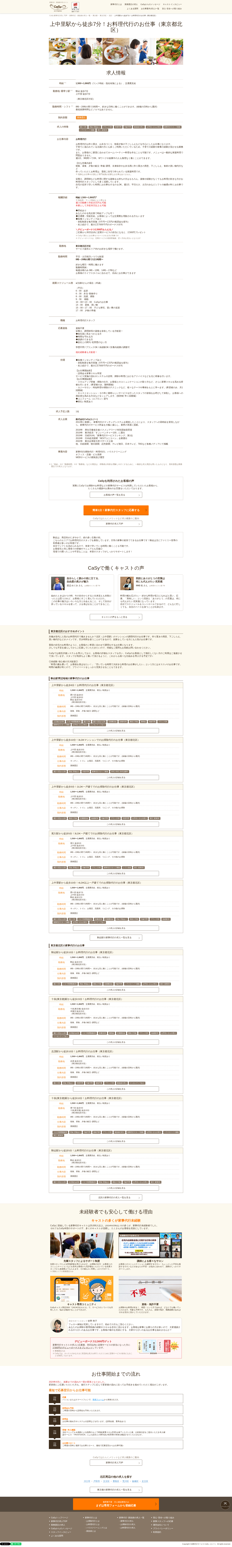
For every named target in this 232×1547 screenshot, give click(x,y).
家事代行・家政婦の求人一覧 (79, 15)
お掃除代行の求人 (127, 1524)
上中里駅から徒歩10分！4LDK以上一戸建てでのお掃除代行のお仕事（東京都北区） (96, 882)
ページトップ (225, 1506)
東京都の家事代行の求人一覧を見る (114, 1490)
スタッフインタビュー (61, 1532)
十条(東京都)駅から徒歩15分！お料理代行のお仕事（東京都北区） (87, 999)
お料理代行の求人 (127, 1528)
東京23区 (103, 15)
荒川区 (125, 1481)
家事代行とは (116, 4)
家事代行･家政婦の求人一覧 (131, 1517)
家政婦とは (91, 1531)
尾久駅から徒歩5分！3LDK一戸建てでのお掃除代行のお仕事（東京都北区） (92, 833)
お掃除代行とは (92, 1521)
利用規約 (157, 1532)
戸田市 (96, 1481)
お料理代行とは (92, 1524)
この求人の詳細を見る (116, 731)
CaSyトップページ (59, 1517)
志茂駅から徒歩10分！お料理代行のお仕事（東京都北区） (83, 1051)
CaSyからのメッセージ (150, 4)
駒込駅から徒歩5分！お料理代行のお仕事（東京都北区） (82, 1150)
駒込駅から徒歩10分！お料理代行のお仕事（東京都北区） (83, 952)
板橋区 (135, 1481)
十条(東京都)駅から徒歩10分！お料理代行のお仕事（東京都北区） (87, 1098)
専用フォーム (98, 1400)
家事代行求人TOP (114, 524)
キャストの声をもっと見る (114, 617)
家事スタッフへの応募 (163, 1521)
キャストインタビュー (172, 4)
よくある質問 (132, 9)
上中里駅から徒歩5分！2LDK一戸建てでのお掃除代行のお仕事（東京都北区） (93, 786)
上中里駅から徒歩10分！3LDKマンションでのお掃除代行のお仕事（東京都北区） (95, 740)
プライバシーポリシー (163, 1528)
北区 (110, 15)
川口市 (87, 1481)
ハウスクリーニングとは (96, 1528)
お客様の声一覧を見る (114, 495)
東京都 (95, 15)
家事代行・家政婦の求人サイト (58, 2)
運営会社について (161, 1525)
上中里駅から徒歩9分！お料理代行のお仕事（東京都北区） (83, 685)
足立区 (145, 1481)
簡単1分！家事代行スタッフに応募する (116, 510)
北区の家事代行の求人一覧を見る (114, 1197)
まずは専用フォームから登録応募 (116, 1504)
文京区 (106, 1481)
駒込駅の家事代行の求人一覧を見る (114, 937)
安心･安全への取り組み (172, 9)
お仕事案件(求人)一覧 (150, 9)
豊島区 (116, 1481)
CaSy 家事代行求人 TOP (58, 15)
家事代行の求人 (127, 1521)
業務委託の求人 (131, 4)
